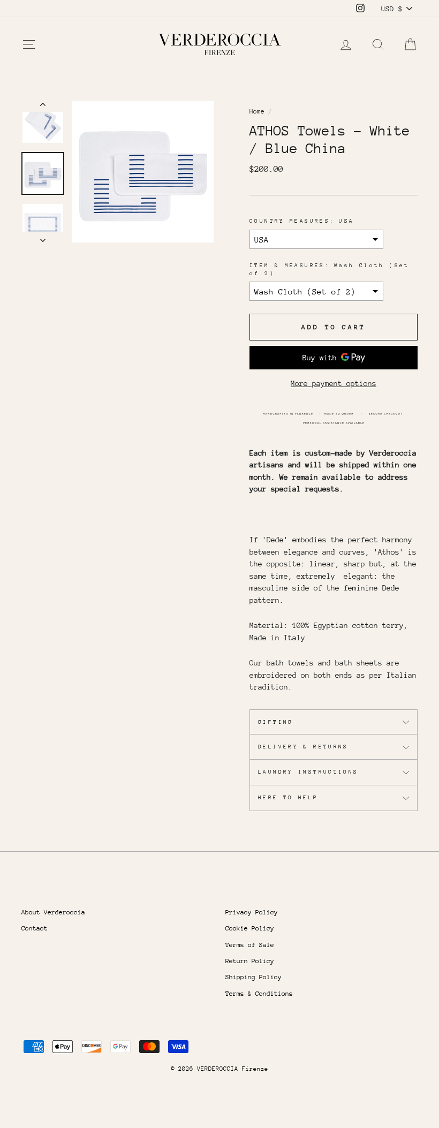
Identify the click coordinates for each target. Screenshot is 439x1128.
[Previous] (42, 106)
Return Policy (249, 961)
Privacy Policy (251, 912)
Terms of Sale (249, 945)
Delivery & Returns (303, 747)
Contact (34, 928)
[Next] (42, 237)
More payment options (333, 383)
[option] (143, 172)
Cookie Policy (249, 928)
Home (256, 111)
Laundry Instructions (308, 772)
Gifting (275, 722)
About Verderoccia (53, 912)
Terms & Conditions (259, 993)
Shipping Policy (253, 977)
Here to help (288, 797)
